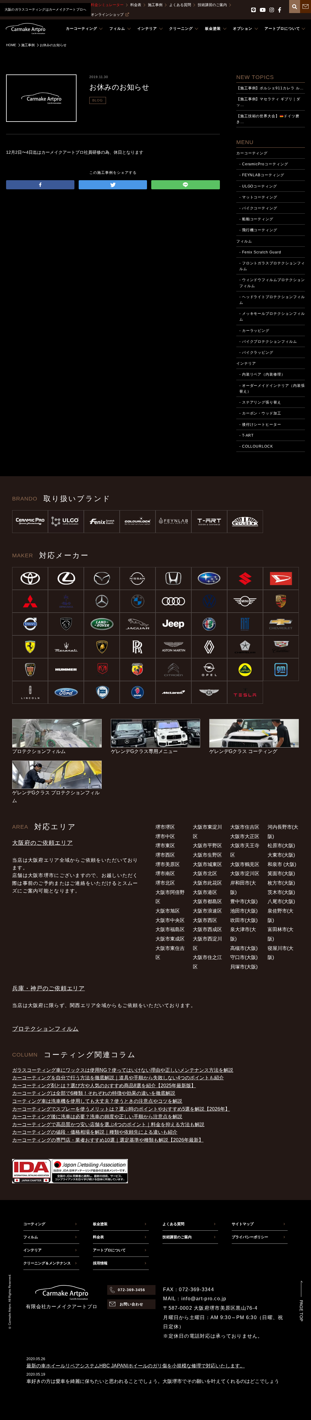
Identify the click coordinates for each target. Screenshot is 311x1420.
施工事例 (155, 5)
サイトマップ (243, 1224)
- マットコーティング (258, 197)
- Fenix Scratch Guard (260, 252)
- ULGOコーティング (258, 186)
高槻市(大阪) (244, 948)
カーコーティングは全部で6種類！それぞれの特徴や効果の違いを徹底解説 (93, 1093)
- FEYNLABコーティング (261, 175)
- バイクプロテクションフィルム (268, 341)
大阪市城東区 (207, 864)
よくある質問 (180, 5)
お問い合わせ (131, 1304)
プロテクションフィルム (45, 1029)
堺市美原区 (168, 864)
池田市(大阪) (244, 910)
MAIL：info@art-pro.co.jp (194, 1298)
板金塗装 (100, 1224)
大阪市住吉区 (244, 827)
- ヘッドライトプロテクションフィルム (272, 300)
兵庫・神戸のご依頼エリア (48, 988)
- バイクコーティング (258, 208)
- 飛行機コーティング (258, 230)
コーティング (34, 1224)
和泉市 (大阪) (282, 864)
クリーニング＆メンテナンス (47, 1263)
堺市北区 (165, 882)
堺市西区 (165, 855)
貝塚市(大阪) (244, 966)
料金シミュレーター (107, 5)
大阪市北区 (205, 873)
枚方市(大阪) (281, 882)
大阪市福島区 (170, 929)
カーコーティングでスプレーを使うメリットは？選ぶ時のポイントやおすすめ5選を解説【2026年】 (121, 1109)
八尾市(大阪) (281, 901)
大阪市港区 (205, 892)
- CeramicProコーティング (263, 164)
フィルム (244, 241)
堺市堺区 (165, 827)
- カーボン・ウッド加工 (260, 413)
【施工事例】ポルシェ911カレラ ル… (270, 88)
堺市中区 (165, 836)
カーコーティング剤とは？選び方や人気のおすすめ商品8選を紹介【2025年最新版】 (104, 1085)
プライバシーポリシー (250, 1237)
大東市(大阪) (281, 855)
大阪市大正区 (244, 836)
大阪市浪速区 (207, 910)
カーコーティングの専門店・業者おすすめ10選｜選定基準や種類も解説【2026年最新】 (107, 1140)
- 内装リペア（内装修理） (262, 374)
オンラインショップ (107, 14)
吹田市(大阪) (244, 920)
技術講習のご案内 (212, 5)
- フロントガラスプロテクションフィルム (272, 266)
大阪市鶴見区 (244, 864)
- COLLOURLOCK (256, 446)
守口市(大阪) (244, 957)
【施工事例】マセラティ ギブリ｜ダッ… (268, 102)
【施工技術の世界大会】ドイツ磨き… (267, 119)
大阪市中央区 (170, 920)
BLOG (97, 100)
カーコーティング (252, 153)
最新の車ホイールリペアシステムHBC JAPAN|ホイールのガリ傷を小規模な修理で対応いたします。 (135, 1365)
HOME (11, 45)
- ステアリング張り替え (260, 402)
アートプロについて (109, 1250)
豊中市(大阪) (244, 901)
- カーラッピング (254, 330)
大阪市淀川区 (244, 873)
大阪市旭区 (168, 910)
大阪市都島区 (207, 901)
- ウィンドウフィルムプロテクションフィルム (272, 283)
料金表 (135, 5)
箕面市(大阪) (281, 873)
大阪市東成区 (170, 938)
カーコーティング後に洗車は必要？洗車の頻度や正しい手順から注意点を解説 (97, 1116)
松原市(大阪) (281, 845)
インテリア (246, 363)
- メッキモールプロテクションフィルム (272, 316)
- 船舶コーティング (256, 219)
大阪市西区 (205, 920)
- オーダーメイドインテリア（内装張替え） (272, 388)
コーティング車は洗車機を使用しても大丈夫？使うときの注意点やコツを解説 (97, 1101)
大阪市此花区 (207, 882)
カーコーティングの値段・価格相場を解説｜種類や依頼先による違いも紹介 (94, 1132)
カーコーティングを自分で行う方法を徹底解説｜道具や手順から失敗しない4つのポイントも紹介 (118, 1077)
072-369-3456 (131, 1290)
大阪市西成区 (207, 929)
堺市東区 (165, 845)
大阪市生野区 (207, 855)
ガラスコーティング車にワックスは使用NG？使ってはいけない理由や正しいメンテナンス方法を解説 (122, 1070)
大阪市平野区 (207, 845)
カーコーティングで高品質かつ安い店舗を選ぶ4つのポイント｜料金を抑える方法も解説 (108, 1124)
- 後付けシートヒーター (260, 424)
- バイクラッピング (256, 352)
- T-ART (246, 435)
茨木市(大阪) (281, 892)
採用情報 (100, 1263)
